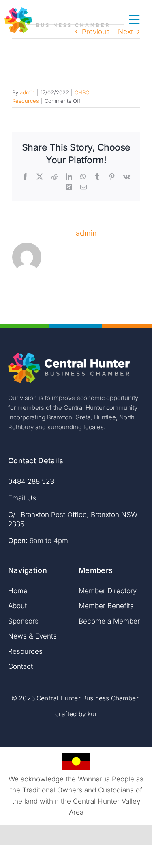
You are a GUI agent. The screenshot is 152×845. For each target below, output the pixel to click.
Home (18, 591)
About (17, 606)
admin (27, 92)
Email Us (22, 498)
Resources (25, 651)
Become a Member (109, 621)
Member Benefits (106, 606)
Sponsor (21, 621)
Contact (20, 666)
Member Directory (108, 591)
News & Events (32, 636)
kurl (93, 714)
